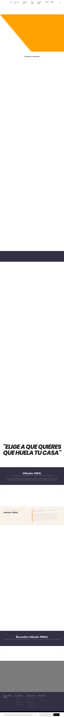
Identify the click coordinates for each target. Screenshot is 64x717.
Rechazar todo (43, 714)
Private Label (32, 3)
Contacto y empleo (39, 3)
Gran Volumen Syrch (17, 3)
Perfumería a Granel (25, 3)
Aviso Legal (41, 698)
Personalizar (50, 714)
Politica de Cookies (28, 715)
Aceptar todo (56, 714)
